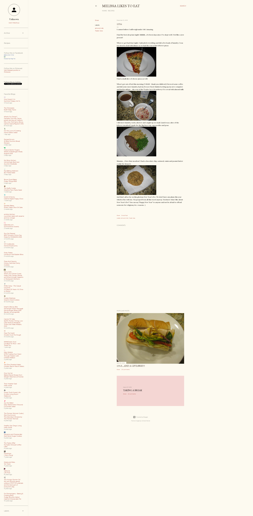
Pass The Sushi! (9, 333)
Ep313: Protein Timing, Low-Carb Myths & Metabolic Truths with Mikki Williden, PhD (13, 323)
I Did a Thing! (8, 455)
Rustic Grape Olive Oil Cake (13, 207)
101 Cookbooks (9, 244)
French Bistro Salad (10, 132)
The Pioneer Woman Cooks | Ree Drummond (14, 414)
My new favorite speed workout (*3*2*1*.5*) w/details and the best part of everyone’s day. (13, 484)
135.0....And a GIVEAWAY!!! (131, 365)
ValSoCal (7, 471)
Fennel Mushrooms (10, 246)
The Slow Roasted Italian (12, 364)
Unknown (14, 19)
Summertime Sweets (11, 227)
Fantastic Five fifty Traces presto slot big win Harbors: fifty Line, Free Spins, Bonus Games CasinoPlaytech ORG (14, 121)
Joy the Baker (9, 403)
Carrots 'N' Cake (9, 319)
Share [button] (97, 20)
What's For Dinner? (10, 117)
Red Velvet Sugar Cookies (13, 436)
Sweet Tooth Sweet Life (12, 392)
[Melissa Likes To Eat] (5, 57)
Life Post (7, 473)
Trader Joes (99, 31)
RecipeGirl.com (9, 139)
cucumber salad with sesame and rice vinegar (14, 217)
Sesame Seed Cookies (11, 300)
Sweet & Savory (9, 197)
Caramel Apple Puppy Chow (13, 199)
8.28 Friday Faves (10, 110)
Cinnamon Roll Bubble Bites (13, 254)
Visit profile (14, 23)
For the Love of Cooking (12, 131)
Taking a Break (132, 390)
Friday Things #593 (10, 181)
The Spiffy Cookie (10, 188)
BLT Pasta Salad (9, 173)
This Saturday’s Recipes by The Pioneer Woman (13, 418)
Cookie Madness (9, 298)
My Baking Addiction (11, 171)
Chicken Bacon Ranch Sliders (14, 366)
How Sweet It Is (9, 99)
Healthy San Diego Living (13, 426)
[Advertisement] (150, 291)
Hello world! (8, 385)
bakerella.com (9, 225)
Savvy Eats (7, 272)
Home (104, 11)
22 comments (132, 394)
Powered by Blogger (142, 417)
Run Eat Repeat (9, 233)
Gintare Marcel (146, 421)
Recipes (111, 11)
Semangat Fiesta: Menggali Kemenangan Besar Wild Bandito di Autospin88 (13, 310)
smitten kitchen (9, 214)
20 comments (125, 369)
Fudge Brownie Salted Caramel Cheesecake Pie (12, 498)
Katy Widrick (8, 352)
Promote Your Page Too (9, 58)
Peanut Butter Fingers (12, 150)
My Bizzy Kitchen (10, 160)
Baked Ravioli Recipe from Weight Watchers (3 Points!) (13, 376)
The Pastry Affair (9, 443)
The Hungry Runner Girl (12, 480)
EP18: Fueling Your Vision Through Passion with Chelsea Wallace (12, 356)
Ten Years (7, 464)
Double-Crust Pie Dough (12, 335)
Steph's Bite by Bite (11, 307)
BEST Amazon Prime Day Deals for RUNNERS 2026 (13, 236)
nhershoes (7, 453)
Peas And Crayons (10, 261)
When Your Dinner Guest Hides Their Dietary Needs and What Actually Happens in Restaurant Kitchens (13, 276)
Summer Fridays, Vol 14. (12, 101)
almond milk (99, 28)
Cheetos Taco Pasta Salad (13, 190)
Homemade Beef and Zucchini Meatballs (11, 163)
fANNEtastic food (10, 342)
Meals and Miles (9, 462)
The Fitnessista (9, 108)
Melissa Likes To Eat (121, 6)
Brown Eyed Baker (10, 179)
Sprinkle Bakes (9, 206)
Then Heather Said (10, 384)
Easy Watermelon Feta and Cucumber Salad (13, 405)
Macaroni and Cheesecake (13, 434)
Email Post (124, 215)
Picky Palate (8, 253)
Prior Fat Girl (8, 373)
